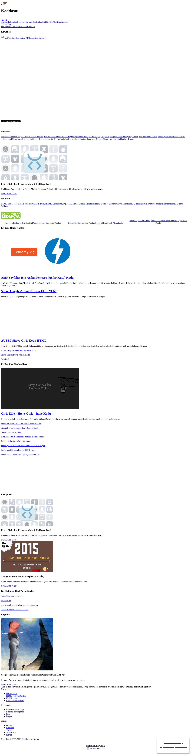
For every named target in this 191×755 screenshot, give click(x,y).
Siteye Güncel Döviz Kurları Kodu (15, 355)
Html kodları (122, 139)
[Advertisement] (23, 57)
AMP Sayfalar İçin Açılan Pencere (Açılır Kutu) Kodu (37, 277)
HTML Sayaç (94, 137)
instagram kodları (117, 137)
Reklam (130, 139)
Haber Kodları (26, 223)
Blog (8, 714)
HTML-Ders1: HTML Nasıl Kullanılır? (17, 204)
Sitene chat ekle (109, 139)
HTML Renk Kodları (59, 22)
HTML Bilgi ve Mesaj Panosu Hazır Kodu (18, 350)
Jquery (36, 139)
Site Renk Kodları (169, 220)
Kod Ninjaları (12, 698)
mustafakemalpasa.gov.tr (11, 596)
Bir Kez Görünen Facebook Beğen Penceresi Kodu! (22, 437)
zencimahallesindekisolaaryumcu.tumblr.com (19, 605)
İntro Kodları (156, 220)
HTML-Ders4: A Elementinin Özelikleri (110, 204)
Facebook (10, 728)
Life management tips (15, 709)
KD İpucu (30, 38)
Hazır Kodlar (11, 693)
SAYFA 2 (5, 359)
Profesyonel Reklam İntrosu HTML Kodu (18, 450)
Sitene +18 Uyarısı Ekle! (11, 432)
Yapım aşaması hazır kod (168, 137)
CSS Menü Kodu (116, 223)
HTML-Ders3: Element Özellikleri (80, 204)
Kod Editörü (44, 22)
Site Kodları (6, 26)
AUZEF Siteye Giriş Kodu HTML (24, 340)
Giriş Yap (7, 24)
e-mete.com (34, 739)
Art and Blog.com (97, 748)
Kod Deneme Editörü (15, 700)
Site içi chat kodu (58, 139)
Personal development (15, 712)
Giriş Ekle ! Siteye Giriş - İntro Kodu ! (27, 413)
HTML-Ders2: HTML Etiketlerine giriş (50, 204)
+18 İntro (143, 137)
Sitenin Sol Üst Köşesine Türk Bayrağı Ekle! (19, 428)
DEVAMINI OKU (9, 193)
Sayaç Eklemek (101, 223)
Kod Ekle (31, 26)
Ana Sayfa (5, 22)
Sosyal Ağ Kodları (53, 223)
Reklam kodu (44, 139)
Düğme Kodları (38, 223)
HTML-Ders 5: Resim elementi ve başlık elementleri (148, 204)
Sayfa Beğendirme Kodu (78, 137)
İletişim (9, 716)
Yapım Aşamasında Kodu (140, 220)
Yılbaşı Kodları (36, 137)
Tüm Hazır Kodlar (19, 26)
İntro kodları (152, 137)
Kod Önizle (20, 38)
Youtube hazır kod (87, 139)
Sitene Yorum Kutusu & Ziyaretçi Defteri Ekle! (20, 454)
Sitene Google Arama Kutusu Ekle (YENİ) (29, 291)
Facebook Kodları (17, 22)
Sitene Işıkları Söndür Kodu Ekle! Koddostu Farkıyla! (23, 445)
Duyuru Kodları (32, 22)
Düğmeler (105, 137)
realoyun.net (6, 601)
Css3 (31, 139)
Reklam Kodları (50, 137)
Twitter (27, 137)
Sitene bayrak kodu (20, 139)
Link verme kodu (72, 139)
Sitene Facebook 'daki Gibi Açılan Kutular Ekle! (21, 423)
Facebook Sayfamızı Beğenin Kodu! (16, 441)
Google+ (20, 137)
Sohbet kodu (62, 137)
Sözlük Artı (11, 732)
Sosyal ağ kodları (131, 137)
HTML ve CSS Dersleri (16, 696)
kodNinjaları (9, 38)
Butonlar (99, 139)
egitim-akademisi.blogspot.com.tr (14, 609)
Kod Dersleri (39, 38)
